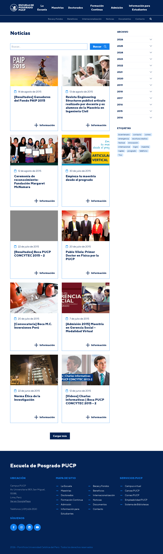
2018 (120, 91)
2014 (120, 117)
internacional (124, 147)
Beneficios (72, 19)
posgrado (132, 151)
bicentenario (124, 134)
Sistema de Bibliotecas (137, 504)
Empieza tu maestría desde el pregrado (81, 178)
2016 (120, 104)
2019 (120, 85)
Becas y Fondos (55, 19)
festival (121, 143)
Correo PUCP (132, 495)
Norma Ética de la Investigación (27, 397)
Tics (120, 155)
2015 (120, 111)
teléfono (143, 151)
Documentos (124, 19)
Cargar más (60, 435)
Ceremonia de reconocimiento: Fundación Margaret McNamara (29, 181)
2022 (120, 65)
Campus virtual (133, 486)
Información (47, 125)
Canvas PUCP (132, 490)
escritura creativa (139, 138)
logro (135, 147)
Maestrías (57, 7)
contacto (137, 134)
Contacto (140, 19)
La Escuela (42, 7)
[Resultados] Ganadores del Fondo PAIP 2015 (32, 98)
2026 (120, 39)
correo (148, 134)
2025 (120, 46)
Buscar (97, 46)
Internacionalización (91, 19)
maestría (145, 147)
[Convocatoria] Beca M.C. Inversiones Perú (33, 325)
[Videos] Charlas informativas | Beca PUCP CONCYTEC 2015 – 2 (85, 399)
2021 (120, 72)
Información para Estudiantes (139, 7)
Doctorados (75, 7)
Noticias (110, 19)
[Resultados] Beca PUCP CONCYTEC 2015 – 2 (32, 253)
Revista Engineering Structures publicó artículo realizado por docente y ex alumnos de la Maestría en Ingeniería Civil (85, 104)
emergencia (123, 138)
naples (121, 151)
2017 (120, 98)
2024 (120, 52)
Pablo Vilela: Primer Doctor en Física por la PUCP (82, 255)
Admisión (117, 7)
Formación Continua (97, 7)
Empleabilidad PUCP (136, 499)
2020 (120, 78)
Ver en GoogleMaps (20, 501)
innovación (133, 143)
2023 (120, 59)
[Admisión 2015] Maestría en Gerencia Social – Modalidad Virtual (85, 327)
